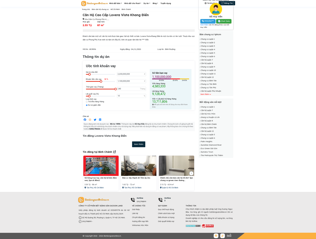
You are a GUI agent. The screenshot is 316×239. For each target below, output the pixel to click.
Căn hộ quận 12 (207, 77)
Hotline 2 (167, 199)
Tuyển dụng (165, 3)
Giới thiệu (136, 209)
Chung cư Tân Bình (209, 84)
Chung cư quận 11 (208, 73)
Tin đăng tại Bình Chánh (97, 151)
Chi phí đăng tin (138, 217)
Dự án (146, 3)
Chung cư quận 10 (208, 70)
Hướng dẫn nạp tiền (140, 221)
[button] (191, 173)
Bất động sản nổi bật (210, 102)
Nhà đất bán (114, 3)
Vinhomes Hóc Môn (140, 225)
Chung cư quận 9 (208, 67)
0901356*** (209, 21)
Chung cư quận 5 (208, 53)
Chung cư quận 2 (208, 42)
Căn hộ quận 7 (207, 60)
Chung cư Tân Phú (208, 87)
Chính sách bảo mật (166, 213)
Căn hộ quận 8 (207, 63)
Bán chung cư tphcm (210, 34)
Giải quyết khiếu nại (166, 221)
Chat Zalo (225, 21)
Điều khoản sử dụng (166, 217)
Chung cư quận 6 (208, 56)
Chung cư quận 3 (208, 46)
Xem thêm (138, 144)
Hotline (140, 198)
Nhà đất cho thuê (132, 3)
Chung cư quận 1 (208, 39)
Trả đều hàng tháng (96, 101)
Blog (155, 3)
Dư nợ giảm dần (94, 105)
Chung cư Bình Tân (209, 80)
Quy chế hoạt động (166, 209)
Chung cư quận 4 (208, 49)
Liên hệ (135, 213)
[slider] (89, 74)
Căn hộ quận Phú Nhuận (211, 91)
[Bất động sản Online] (94, 3)
